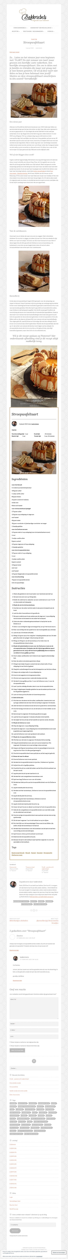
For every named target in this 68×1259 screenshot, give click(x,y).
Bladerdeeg (50, 1106)
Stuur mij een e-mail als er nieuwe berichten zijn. (25, 1046)
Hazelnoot (14, 1115)
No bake (13, 1121)
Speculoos (25, 1128)
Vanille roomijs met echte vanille (18, 1091)
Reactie (14, 999)
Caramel (19, 1109)
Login (11, 1197)
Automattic (42, 1249)
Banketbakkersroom (27, 1106)
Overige (50, 31)
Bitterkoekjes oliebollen (19, 920)
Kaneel (33, 853)
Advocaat (23, 1103)
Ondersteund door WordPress (34, 1247)
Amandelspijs (44, 1103)
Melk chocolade (38, 1118)
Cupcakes (49, 1109)
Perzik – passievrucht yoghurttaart (19, 1079)
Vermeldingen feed (15, 1201)
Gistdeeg (52, 1112)
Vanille (13, 1131)
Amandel (32, 1103)
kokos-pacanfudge (39, 171)
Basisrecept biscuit (18, 853)
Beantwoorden (14, 950)
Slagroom (26, 1125)
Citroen (40, 1109)
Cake (12, 1109)
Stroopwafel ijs (14, 1087)
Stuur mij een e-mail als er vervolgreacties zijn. (25, 1042)
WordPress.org (14, 1209)
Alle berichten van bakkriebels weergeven (41, 897)
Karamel (39, 853)
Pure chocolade (40, 1121)
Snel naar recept (14, 52)
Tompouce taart (30, 867)
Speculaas (14, 1128)
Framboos (26, 1112)
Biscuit (28, 853)
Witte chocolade (25, 1131)
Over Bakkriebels (19, 28)
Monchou (51, 1118)
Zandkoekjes (40, 1131)
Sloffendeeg (37, 1125)
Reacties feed (13, 1205)
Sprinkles (35, 1128)
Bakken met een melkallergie (41, 28)
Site (12, 1036)
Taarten (34, 39)
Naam (13, 1023)
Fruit (35, 1112)
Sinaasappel (14, 1125)
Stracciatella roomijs (15, 1083)
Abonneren (15, 1231)
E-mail (13, 1030)
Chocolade (30, 1109)
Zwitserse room (17, 855)
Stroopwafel (48, 853)
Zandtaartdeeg (16, 1134)
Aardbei (13, 1103)
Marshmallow (23, 1118)
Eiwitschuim (15, 1112)
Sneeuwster (13, 867)
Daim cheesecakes (15, 1094)
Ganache (43, 1112)
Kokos (12, 1118)
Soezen (48, 1125)
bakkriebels (39, 48)
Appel (54, 1103)
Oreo (30, 1121)
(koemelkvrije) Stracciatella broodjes (47, 921)
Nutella (22, 1121)
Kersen (41, 1115)
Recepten (15, 31)
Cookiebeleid (39, 1256)
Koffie (49, 1115)
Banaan (13, 1106)
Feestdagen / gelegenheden (33, 31)
